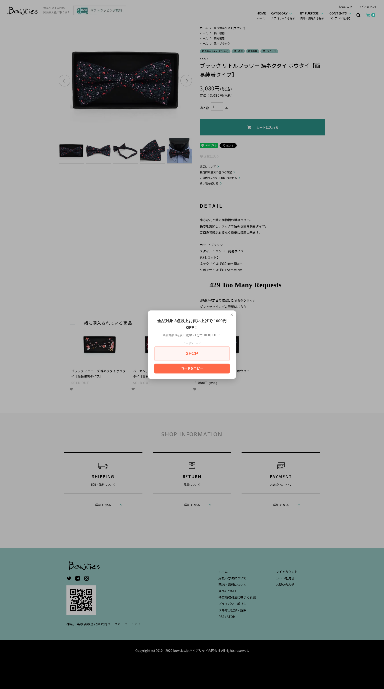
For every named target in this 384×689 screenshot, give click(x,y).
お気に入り (345, 6)
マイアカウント (368, 6)
